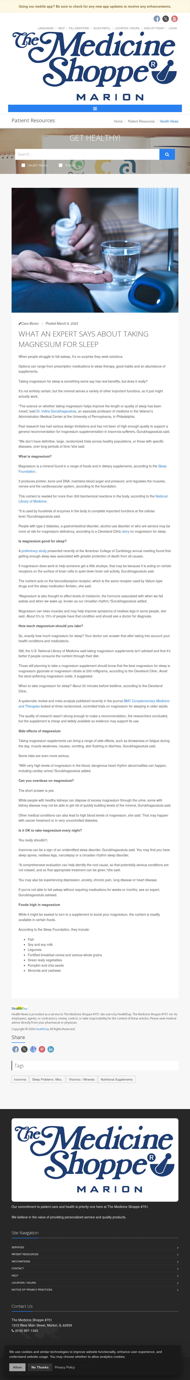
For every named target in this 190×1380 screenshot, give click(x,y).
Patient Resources (141, 121)
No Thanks (40, 1367)
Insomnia (20, 1079)
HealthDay (42, 1029)
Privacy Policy (65, 1367)
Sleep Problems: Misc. (47, 1079)
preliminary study (34, 550)
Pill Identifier (79, 28)
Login (173, 28)
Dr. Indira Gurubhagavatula (56, 411)
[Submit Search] (167, 154)
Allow (17, 1367)
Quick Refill (102, 28)
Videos (70, 165)
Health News (38, 165)
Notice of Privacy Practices (32, 1289)
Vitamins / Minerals (82, 1079)
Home (118, 121)
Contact (18, 1268)
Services (18, 1247)
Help (61, 28)
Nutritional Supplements (117, 1079)
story (125, 531)
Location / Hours (127, 28)
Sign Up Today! (154, 28)
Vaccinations (21, 1261)
